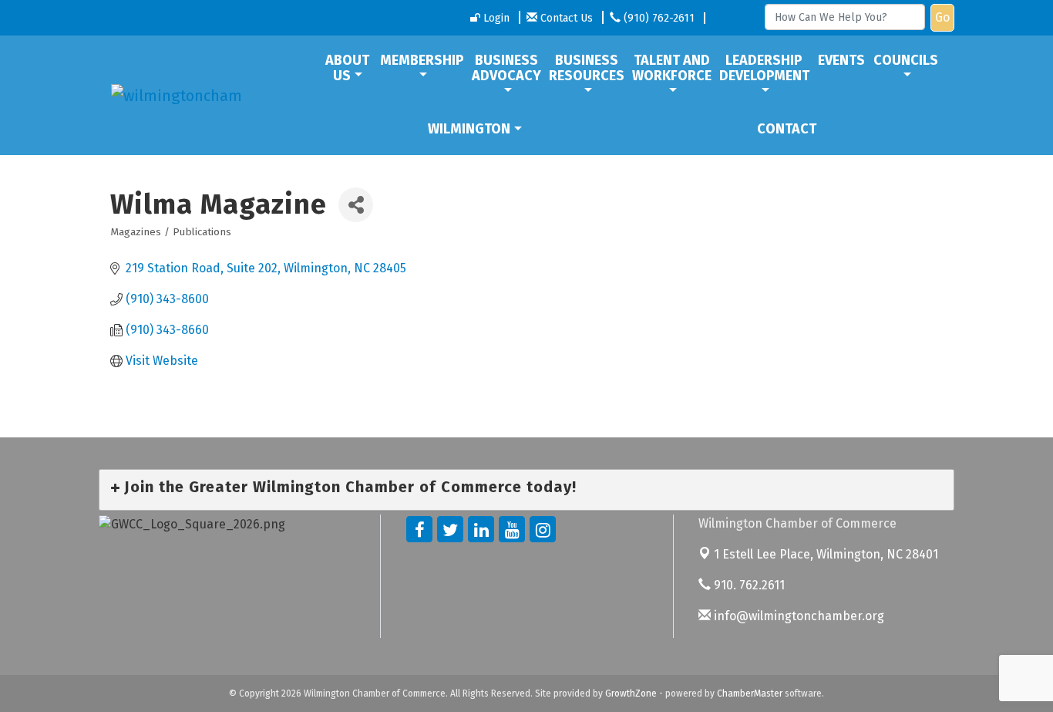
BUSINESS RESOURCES (586, 68)
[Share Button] (355, 204)
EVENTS (841, 60)
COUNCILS (905, 60)
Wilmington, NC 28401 (826, 554)
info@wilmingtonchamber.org (797, 616)
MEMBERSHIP (422, 60)
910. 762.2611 (748, 585)
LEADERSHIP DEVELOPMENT (764, 68)
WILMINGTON (469, 128)
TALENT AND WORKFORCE (672, 68)
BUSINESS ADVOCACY (506, 68)
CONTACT (786, 128)
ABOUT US (347, 68)
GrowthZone (631, 693)
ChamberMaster (749, 693)
